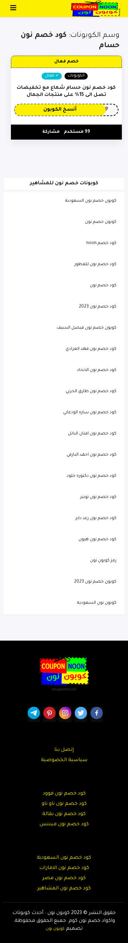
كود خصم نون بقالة (64, 814)
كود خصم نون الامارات (64, 868)
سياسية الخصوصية (64, 760)
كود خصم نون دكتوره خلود (91, 476)
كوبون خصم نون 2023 (95, 582)
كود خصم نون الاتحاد (96, 370)
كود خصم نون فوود (64, 794)
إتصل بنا (64, 750)
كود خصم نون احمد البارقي (91, 455)
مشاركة (51, 132)
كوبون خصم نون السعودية (90, 201)
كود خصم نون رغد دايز (95, 518)
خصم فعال (66, 61)
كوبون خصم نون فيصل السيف (86, 328)
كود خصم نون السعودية (64, 858)
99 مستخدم (77, 132)
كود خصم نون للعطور (95, 264)
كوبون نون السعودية (96, 603)
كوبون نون (55, 929)
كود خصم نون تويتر (98, 497)
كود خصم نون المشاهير (64, 888)
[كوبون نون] (96, 8)
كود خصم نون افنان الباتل (92, 433)
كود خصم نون (103, 285)
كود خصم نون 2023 (97, 306)
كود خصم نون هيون (97, 539)
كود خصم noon (101, 243)
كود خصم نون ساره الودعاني (89, 412)
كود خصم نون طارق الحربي (91, 391)
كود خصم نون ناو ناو (64, 804)
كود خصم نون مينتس (64, 824)
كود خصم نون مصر (64, 878)
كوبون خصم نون (100, 222)
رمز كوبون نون (103, 560)
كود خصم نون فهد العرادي (91, 349)
